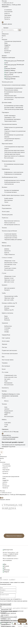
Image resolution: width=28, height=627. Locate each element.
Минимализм (8, 383)
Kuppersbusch (8, 411)
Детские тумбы (9, 300)
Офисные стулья (9, 280)
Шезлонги (7, 250)
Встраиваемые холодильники (13, 88)
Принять (22, 621)
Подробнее (11, 446)
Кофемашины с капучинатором (13, 172)
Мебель (4, 242)
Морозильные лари (10, 95)
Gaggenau (7, 45)
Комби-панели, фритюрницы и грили (13, 195)
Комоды (6, 308)
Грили (6, 202)
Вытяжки (4, 187)
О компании (8, 9)
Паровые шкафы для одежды (13, 239)
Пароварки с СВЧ (9, 117)
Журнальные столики (10, 262)
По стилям (5, 372)
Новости (7, 13)
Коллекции (7, 50)
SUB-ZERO (7, 422)
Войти (4, 35)
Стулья (4, 273)
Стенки (6, 330)
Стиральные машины (10, 236)
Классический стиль (10, 377)
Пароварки (5, 112)
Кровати (4, 285)
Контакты (7, 17)
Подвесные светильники (9, 350)
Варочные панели (7, 143)
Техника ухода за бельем (9, 231)
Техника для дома (7, 214)
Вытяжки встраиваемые (11, 190)
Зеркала (4, 344)
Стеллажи (7, 328)
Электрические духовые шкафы (14, 109)
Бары (6, 316)
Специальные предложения (12, 41)
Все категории (8, 99)
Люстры (4, 347)
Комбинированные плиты (9, 177)
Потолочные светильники (10, 353)
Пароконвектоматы (10, 121)
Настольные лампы (7, 359)
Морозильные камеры (11, 90)
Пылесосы (5, 217)
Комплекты (5, 388)
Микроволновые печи (8, 161)
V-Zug (6, 424)
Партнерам (7, 15)
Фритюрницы (8, 200)
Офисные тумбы (9, 298)
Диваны (6, 249)
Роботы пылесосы (9, 222)
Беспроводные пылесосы (12, 224)
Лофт (6, 381)
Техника (4, 227)
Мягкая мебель (6, 245)
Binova (6, 49)
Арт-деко (7, 379)
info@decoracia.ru (11, 555)
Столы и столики (7, 257)
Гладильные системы (10, 237)
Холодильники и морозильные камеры (14, 85)
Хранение (5, 323)
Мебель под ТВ (8, 310)
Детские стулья (9, 282)
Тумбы (4, 293)
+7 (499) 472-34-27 (7, 3)
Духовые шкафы (7, 102)
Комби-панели (8, 198)
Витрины (7, 320)
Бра (3, 356)
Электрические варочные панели (14, 152)
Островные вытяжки (10, 192)
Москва (4, 1)
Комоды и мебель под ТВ (9, 303)
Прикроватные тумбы (11, 296)
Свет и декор (6, 338)
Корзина (4, 38)
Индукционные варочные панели (14, 150)
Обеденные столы (9, 260)
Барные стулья (8, 278)
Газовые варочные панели (12, 154)
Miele (5, 43)
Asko (5, 407)
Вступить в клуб (5, 604)
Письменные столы (10, 264)
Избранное (5, 33)
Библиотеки (8, 326)
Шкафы (6, 331)
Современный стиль (10, 375)
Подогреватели (6, 208)
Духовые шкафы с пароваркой (13, 107)
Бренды (4, 391)
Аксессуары (5, 211)
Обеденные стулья (10, 276)
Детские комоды (9, 306)
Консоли (7, 266)
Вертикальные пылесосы (12, 221)
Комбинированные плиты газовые (14, 180)
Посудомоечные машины (9, 124)
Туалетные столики (10, 268)
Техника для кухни (7, 82)
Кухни (3, 369)
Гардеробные (6, 335)
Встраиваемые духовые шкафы (13, 105)
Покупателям (8, 11)
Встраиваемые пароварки (12, 119)
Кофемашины (6, 169)
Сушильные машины (10, 234)
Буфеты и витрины (7, 313)
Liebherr (6, 47)
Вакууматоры (6, 205)
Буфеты (6, 318)
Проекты (7, 19)
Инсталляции (6, 366)
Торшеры (4, 363)
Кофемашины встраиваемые (12, 174)
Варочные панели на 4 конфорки (14, 156)
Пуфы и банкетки (9, 254)
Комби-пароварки (9, 115)
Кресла (6, 252)
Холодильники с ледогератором (14, 97)
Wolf (5, 426)
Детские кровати (9, 288)
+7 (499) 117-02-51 (13, 554)
